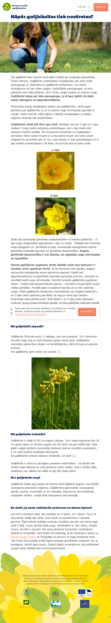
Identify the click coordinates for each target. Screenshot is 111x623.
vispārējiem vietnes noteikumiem (30, 314)
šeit (74, 455)
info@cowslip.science (24, 536)
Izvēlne (81, 7)
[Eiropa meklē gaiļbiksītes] (7, 7)
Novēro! (101, 7)
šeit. (59, 351)
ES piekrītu (87, 311)
